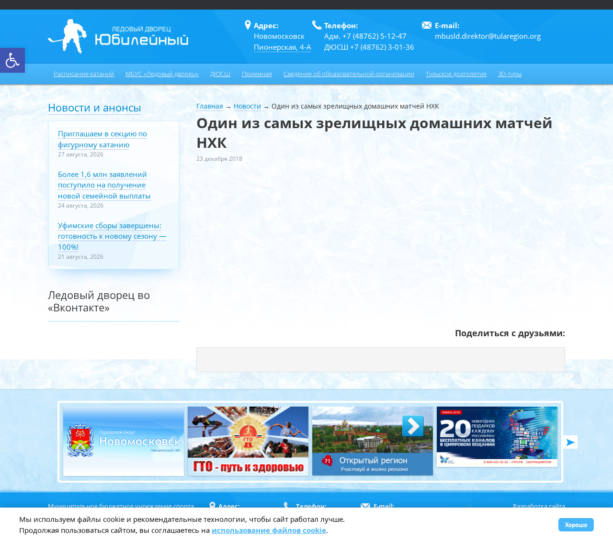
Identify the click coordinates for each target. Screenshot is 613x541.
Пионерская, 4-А (282, 47)
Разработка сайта (539, 506)
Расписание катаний (84, 73)
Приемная (257, 73)
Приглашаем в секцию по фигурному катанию (102, 139)
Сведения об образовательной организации (349, 73)
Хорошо (576, 524)
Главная (209, 105)
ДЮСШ (220, 73)
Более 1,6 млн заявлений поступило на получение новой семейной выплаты (104, 184)
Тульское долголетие (456, 73)
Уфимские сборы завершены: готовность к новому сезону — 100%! (112, 236)
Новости (247, 105)
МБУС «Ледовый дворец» (162, 73)
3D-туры (510, 73)
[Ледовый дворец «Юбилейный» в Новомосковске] (118, 36)
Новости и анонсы (94, 107)
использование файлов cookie (269, 530)
